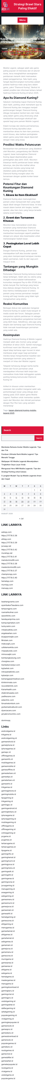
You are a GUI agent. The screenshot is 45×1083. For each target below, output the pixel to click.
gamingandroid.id (9, 808)
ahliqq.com (6, 539)
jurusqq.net (6, 546)
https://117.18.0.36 (9, 535)
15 (34, 498)
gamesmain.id (7, 910)
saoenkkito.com (8, 616)
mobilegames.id (8, 762)
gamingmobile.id (8, 794)
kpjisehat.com (7, 668)
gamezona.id (7, 955)
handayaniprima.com (10, 619)
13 (22, 498)
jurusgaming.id (7, 885)
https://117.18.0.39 (9, 542)
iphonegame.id (7, 815)
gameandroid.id (8, 741)
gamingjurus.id (7, 864)
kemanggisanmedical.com (12, 679)
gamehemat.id (7, 938)
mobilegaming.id (8, 822)
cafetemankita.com (9, 647)
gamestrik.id (6, 784)
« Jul (21, 518)
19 (16, 501)
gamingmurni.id (8, 861)
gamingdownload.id (10, 987)
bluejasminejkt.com (9, 637)
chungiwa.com (7, 661)
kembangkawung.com (11, 658)
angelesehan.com (9, 633)
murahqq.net (6, 553)
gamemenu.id (7, 952)
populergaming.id (9, 1015)
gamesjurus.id (7, 906)
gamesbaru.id (7, 1033)
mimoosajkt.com (8, 654)
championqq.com (9, 574)
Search (7, 430)
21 (28, 501)
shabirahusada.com (9, 693)
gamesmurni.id (7, 903)
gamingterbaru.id (8, 812)
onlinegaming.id (8, 833)
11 (10, 498)
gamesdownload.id (9, 1036)
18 (10, 501)
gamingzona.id (7, 882)
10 (4, 498)
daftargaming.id (8, 1008)
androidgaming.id (9, 738)
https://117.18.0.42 (9, 549)
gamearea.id (6, 966)
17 (4, 501)
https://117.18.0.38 (9, 563)
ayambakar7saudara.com (12, 605)
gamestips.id (6, 777)
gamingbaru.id (7, 991)
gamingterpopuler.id (10, 1022)
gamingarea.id (7, 878)
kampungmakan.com (10, 623)
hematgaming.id (8, 917)
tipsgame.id (6, 850)
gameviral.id (6, 1054)
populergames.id (8, 1043)
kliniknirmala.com (9, 682)
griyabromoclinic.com (10, 714)
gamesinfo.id (7, 759)
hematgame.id (7, 976)
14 (28, 498)
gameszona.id (7, 920)
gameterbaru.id (8, 780)
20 (22, 501)
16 (40, 498)
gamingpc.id (6, 805)
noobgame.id (7, 1068)
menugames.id (7, 927)
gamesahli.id (6, 913)
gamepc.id (6, 752)
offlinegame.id (7, 826)
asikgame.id (6, 973)
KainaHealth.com (8, 689)
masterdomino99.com (11, 567)
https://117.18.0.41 (9, 556)
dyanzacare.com (8, 710)
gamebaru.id (6, 1047)
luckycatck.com (8, 626)
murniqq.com (7, 585)
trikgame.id (6, 734)
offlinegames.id (8, 755)
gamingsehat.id (8, 1005)
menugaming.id (8, 889)
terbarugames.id (8, 847)
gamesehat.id (7, 1061)
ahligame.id (6, 969)
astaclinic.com (7, 700)
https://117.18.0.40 (9, 577)
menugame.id (7, 983)
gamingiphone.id (8, 791)
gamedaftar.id (7, 1057)
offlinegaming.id (8, 829)
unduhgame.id (7, 1075)
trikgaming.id (7, 801)
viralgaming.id (7, 1019)
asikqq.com (6, 532)
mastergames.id (8, 980)
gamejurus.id (7, 948)
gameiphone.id (7, 745)
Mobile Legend (18, 48)
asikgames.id (7, 941)
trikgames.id (6, 787)
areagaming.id (7, 892)
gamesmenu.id (7, 899)
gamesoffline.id (8, 769)
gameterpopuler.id (9, 1064)
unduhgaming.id (8, 1001)
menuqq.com (7, 588)
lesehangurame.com (10, 601)
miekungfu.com (8, 644)
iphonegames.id (8, 748)
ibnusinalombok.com (10, 703)
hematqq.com (7, 581)
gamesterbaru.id (8, 773)
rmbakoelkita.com (9, 630)
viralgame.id (6, 1071)
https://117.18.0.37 (9, 570)
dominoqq (5, 720)
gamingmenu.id (8, 868)
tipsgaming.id (7, 798)
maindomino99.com (10, 560)
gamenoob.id (7, 1040)
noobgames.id (7, 1050)
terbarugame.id (8, 843)
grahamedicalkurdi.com (11, 707)
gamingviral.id (7, 994)
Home (4, 48)
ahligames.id (6, 934)
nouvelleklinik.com (9, 686)
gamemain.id (7, 945)
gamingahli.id (7, 875)
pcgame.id (6, 836)
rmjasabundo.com (9, 651)
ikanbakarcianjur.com (10, 665)
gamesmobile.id (8, 766)
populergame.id (8, 1078)
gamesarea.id (7, 963)
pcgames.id (6, 840)
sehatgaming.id (8, 1012)
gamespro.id (6, 1029)
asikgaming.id (7, 896)
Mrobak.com (6, 640)
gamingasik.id (7, 871)
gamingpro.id (7, 998)
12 (16, 498)
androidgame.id (8, 731)
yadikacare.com (8, 696)
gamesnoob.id (7, 1026)
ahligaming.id (7, 924)
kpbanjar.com (7, 675)
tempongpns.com (9, 609)
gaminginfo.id (7, 854)
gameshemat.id (8, 931)
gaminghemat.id (8, 857)
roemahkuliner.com (9, 612)
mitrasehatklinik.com (10, 672)
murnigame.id (7, 959)
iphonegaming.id (8, 819)
